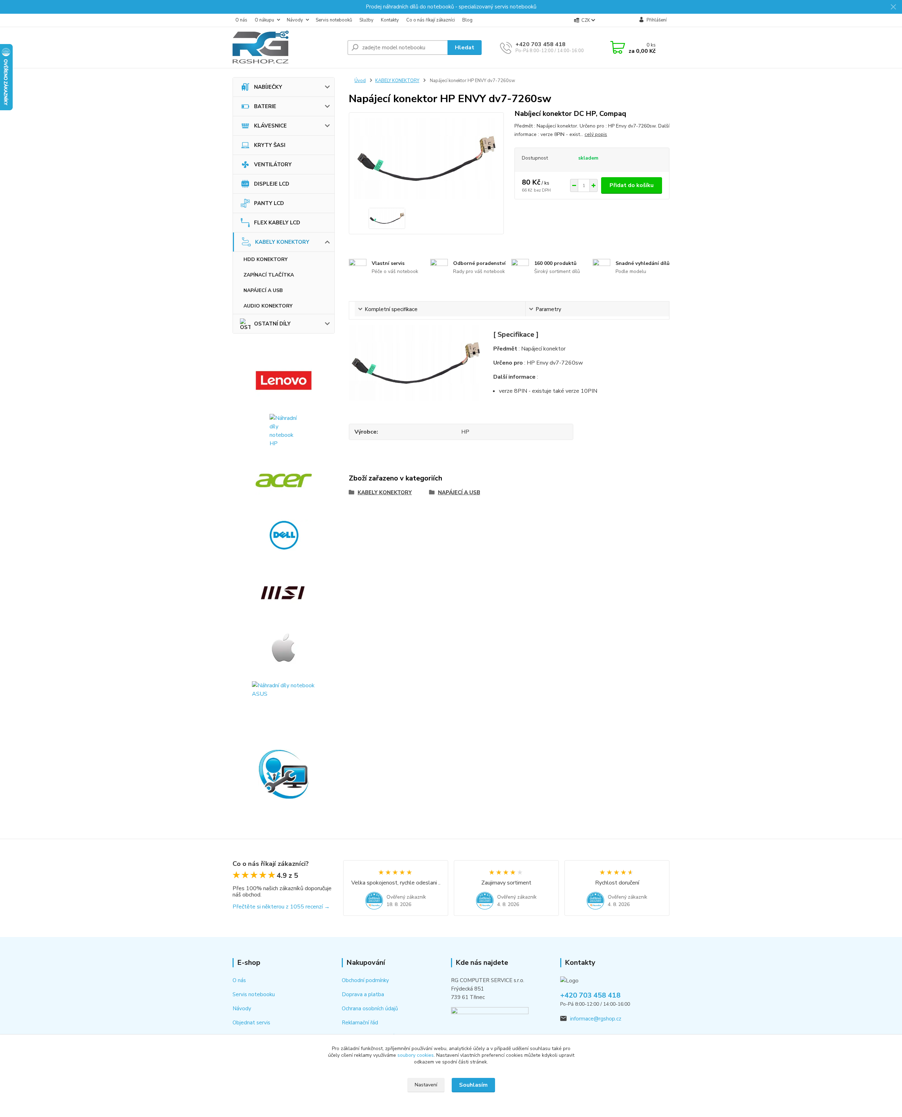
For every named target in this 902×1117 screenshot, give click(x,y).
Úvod (360, 80)
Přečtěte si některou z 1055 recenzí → (281, 907)
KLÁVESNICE (270, 125)
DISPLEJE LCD (271, 183)
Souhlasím (473, 1085)
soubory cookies (415, 1055)
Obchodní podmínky (365, 980)
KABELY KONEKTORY (282, 242)
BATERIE (265, 106)
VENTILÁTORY (273, 164)
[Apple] (283, 647)
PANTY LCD (269, 203)
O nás (241, 20)
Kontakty (390, 20)
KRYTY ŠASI (269, 145)
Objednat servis (251, 1022)
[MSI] (283, 593)
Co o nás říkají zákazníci (430, 20)
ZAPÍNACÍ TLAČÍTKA (268, 275)
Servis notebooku (254, 994)
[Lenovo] (283, 380)
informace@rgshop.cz (595, 1018)
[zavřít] (893, 7)
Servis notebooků (334, 20)
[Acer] (283, 480)
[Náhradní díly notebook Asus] (283, 700)
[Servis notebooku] (283, 774)
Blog (467, 20)
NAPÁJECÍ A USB (263, 290)
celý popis (596, 134)
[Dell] (283, 535)
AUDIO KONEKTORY (267, 306)
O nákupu (264, 20)
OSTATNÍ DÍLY (272, 323)
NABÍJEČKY (268, 87)
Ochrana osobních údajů (370, 1008)
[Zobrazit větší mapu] (490, 1018)
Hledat (464, 47)
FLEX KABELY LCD (277, 222)
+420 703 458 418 (540, 44)
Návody (295, 20)
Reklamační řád (360, 1022)
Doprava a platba (363, 994)
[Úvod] (287, 47)
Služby (366, 20)
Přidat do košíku (632, 185)
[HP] (283, 431)
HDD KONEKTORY (265, 259)
